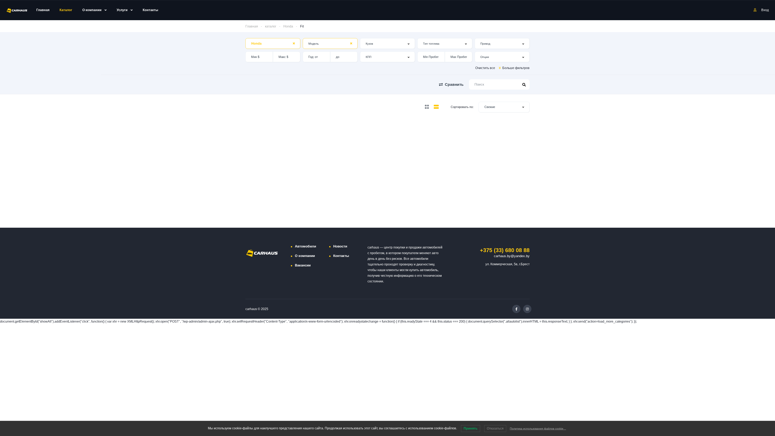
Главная (42, 10)
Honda (288, 26)
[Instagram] (527, 309)
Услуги (122, 10)
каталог (270, 26)
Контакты (150, 10)
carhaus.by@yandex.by (512, 256)
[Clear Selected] (293, 43)
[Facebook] (516, 309)
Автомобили (305, 246)
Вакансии (303, 265)
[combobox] (272, 43)
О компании (92, 10)
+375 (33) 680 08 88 (505, 250)
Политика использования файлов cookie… (538, 428)
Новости (340, 246)
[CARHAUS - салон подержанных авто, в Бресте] (17, 10)
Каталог (66, 10)
